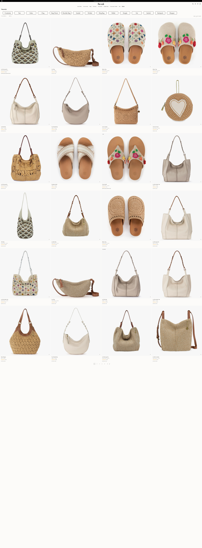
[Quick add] (49, 66)
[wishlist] (198, 4)
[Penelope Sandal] (76, 158)
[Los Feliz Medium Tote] (177, 158)
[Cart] (200, 4)
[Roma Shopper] (25, 331)
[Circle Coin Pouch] (177, 101)
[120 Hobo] (25, 216)
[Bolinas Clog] (126, 43)
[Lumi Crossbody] (126, 101)
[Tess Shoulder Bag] (76, 101)
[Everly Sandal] (126, 158)
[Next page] (109, 364)
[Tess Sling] (76, 43)
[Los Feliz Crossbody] (177, 331)
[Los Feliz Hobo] (25, 101)
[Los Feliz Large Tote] (25, 43)
